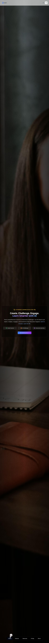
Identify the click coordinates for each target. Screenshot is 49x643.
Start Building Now (24, 332)
